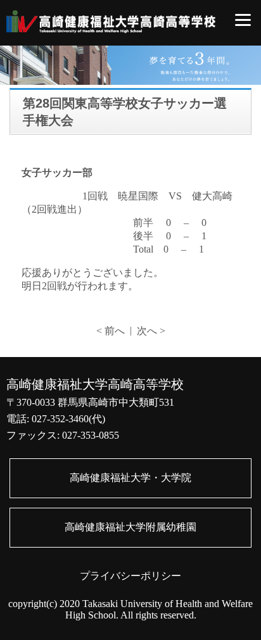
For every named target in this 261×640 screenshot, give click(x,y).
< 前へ (110, 330)
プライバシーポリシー (130, 575)
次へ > (151, 330)
